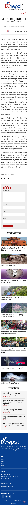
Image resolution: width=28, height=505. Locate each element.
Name (5, 205)
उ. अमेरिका (3, 459)
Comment (6, 191)
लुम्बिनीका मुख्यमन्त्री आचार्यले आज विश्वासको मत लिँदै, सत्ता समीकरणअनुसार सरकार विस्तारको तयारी (14, 249)
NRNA (2, 461)
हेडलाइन (2, 465)
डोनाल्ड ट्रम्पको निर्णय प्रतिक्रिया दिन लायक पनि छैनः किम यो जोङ (14, 417)
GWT (16, 503)
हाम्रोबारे (5, 500)
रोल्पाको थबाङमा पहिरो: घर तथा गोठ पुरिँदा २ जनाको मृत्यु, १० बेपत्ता (12, 299)
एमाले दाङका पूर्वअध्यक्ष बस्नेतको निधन (10, 383)
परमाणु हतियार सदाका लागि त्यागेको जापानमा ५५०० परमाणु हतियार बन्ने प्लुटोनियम (13, 410)
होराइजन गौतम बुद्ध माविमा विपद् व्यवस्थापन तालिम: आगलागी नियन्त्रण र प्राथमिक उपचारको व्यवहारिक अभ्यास (14, 351)
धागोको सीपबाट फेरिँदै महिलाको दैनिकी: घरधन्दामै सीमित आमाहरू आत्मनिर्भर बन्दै (13, 333)
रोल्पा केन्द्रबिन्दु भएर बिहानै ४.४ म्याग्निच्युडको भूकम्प (13, 368)
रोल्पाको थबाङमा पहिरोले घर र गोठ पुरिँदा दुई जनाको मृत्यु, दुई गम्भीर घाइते (12, 316)
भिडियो (2, 463)
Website (5, 218)
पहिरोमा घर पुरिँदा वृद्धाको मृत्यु (8, 265)
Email (4, 212)
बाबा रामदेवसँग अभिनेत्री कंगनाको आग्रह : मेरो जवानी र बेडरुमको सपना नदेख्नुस (12, 394)
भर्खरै (23, 13)
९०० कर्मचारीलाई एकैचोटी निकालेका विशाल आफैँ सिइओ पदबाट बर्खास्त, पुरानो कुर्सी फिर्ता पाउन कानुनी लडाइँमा (13, 402)
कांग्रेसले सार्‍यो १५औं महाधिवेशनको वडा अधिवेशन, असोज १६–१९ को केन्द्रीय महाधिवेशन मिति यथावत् (13, 424)
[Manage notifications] (24, 502)
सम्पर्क (22, 500)
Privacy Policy (16, 500)
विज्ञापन (10, 500)
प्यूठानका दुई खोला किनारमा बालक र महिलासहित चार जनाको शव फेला (13, 281)
